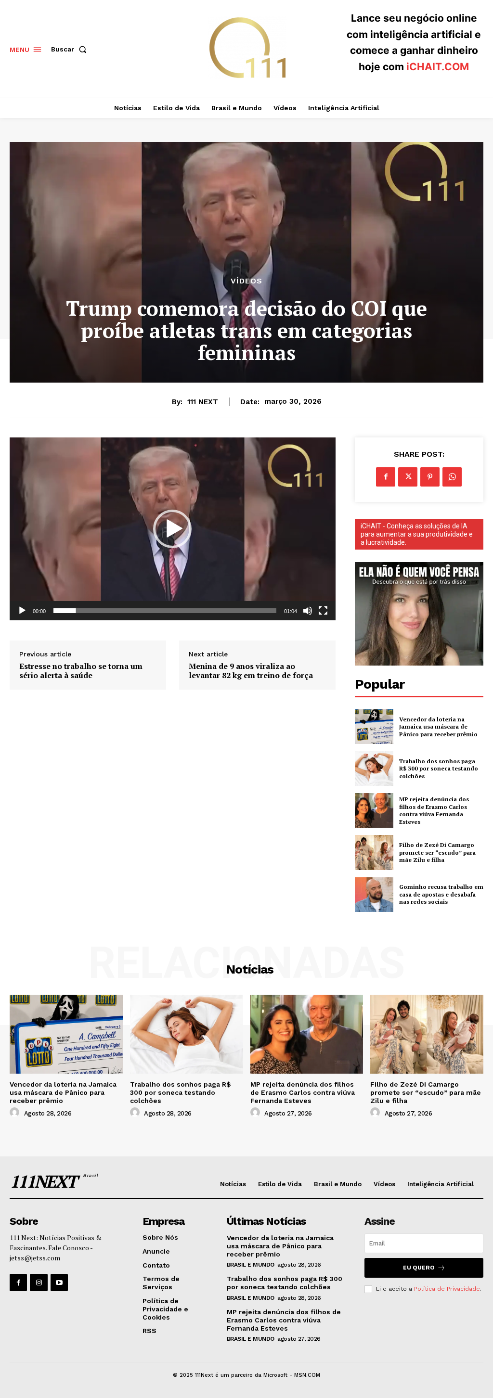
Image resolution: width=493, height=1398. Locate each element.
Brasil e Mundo (250, 1264)
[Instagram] (38, 1282)
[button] (71, 49)
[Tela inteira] (323, 611)
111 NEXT (202, 402)
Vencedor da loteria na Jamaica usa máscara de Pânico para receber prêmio (438, 727)
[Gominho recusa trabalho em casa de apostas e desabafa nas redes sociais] (374, 894)
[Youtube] (59, 1282)
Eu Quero (419, 1267)
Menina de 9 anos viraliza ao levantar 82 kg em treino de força (251, 671)
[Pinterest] (430, 477)
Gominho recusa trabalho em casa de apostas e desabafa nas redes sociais (441, 894)
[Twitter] (407, 477)
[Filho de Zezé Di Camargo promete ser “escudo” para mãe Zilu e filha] (374, 852)
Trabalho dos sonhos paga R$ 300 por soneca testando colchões (438, 768)
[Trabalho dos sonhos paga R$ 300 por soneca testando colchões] (374, 768)
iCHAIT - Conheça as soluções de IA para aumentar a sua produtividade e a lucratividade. (417, 534)
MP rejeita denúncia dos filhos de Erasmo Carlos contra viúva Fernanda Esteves (434, 810)
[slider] (164, 610)
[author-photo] (16, 1112)
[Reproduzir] (22, 611)
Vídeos (246, 281)
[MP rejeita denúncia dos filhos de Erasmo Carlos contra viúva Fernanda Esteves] (374, 810)
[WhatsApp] (452, 477)
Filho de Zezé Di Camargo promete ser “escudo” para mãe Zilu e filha (437, 852)
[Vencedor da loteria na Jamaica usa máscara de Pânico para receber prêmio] (374, 726)
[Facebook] (385, 477)
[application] (173, 528)
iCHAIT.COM (437, 67)
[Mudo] (307, 611)
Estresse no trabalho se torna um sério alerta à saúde (81, 671)
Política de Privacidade (447, 1288)
